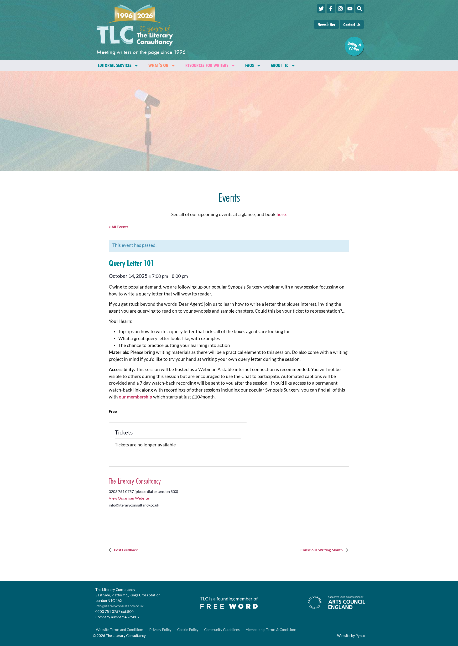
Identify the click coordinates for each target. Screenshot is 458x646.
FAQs (249, 65)
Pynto (360, 635)
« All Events (118, 226)
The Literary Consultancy (135, 481)
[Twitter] (321, 8)
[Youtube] (350, 8)
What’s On (158, 65)
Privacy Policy (160, 629)
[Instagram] (340, 8)
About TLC (279, 65)
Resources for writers (206, 65)
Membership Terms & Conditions (271, 629)
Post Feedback (125, 550)
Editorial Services (114, 65)
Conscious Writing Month (322, 550)
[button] (359, 8)
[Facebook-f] (331, 8)
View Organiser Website (129, 498)
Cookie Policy (187, 629)
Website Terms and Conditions (120, 629)
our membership (135, 396)
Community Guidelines (222, 629)
